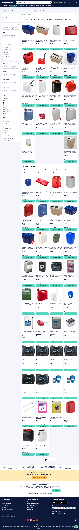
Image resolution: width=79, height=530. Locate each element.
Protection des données (34, 526)
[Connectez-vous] (73, 2)
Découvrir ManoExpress (32, 514)
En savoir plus (51, 494)
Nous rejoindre (5, 513)
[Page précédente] (43, 460)
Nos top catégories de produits (33, 503)
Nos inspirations (30, 511)
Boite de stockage (36, 10)
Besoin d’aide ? (5, 505)
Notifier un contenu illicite (7, 509)
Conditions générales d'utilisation (53, 526)
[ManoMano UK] (31, 520)
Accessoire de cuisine (28, 10)
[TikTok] (65, 513)
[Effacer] (50, 2)
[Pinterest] (59, 513)
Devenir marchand (6, 511)
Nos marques (30, 507)
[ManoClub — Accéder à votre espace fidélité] (70, 2)
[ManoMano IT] (28, 520)
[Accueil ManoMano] (7, 2)
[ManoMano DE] (34, 520)
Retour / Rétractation (6, 503)
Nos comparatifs (30, 505)
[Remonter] (75, 520)
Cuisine (6, 10)
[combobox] (71, 14)
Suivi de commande (6, 501)
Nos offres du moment (31, 509)
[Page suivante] (56, 460)
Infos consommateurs (66, 526)
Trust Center (42, 526)
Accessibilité (39, 528)
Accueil (2, 10)
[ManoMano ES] (37, 520)
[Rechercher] (17, 2)
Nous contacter (5, 507)
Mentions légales (24, 526)
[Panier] (76, 2)
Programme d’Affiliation (7, 514)
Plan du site (16, 526)
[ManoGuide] (76, 527)
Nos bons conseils (31, 501)
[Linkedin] (53, 513)
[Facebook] (56, 513)
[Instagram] (62, 513)
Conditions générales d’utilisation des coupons (12, 516)
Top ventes (29, 513)
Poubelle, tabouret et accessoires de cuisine (16, 10)
